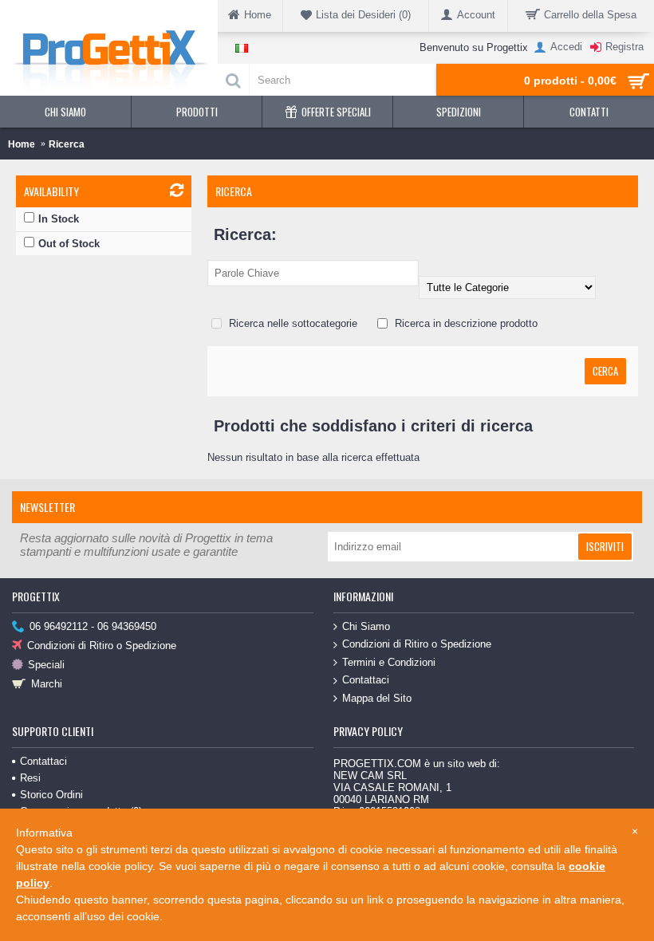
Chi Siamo (366, 626)
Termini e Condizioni (388, 662)
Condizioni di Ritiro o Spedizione (101, 646)
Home (21, 144)
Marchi (46, 684)
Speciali (46, 665)
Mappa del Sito (377, 698)
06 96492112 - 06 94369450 (93, 626)
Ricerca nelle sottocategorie (291, 323)
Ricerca (67, 144)
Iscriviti (605, 546)
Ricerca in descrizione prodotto (465, 323)
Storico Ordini (51, 795)
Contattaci (365, 680)
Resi (30, 778)
